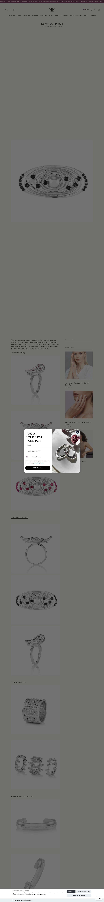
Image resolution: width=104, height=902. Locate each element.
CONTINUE (38, 468)
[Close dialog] (77, 432)
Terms (42, 463)
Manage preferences (79, 895)
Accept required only (84, 891)
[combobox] (28, 457)
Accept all (71, 891)
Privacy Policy (37, 463)
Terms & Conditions (26, 900)
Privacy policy (16, 900)
